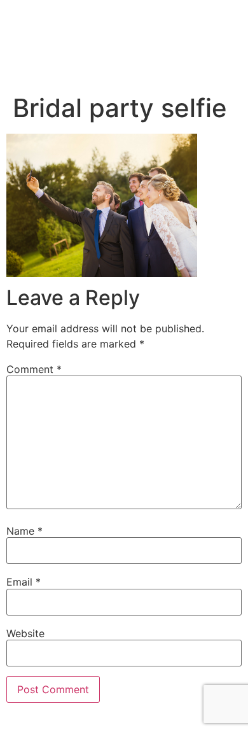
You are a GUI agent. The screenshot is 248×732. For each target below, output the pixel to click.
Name (24, 531)
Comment (34, 369)
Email (23, 582)
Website (25, 633)
